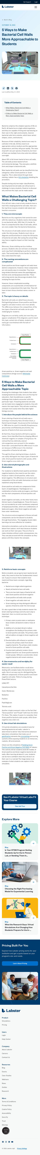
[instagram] (6, 1142)
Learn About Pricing (20, 963)
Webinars (5, 1079)
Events (4, 1072)
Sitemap (5, 1125)
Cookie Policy (7, 1109)
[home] (20, 1011)
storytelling (25, 736)
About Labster (7, 1050)
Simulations (6, 1021)
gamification (6, 736)
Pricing (4, 1025)
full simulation (24, 177)
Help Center (6, 1039)
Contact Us (6, 1057)
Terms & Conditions (9, 1102)
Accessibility (6, 1113)
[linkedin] (9, 1142)
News (4, 1083)
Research (5, 1091)
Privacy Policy (7, 1105)
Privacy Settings (22, 1148)
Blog (3, 1068)
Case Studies (6, 1076)
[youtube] (12, 1142)
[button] (35, 7)
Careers (5, 1053)
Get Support (27, 2)
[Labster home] (8, 7)
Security (5, 1117)
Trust (4, 1121)
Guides (4, 1087)
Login (36, 2)
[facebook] (3, 1142)
